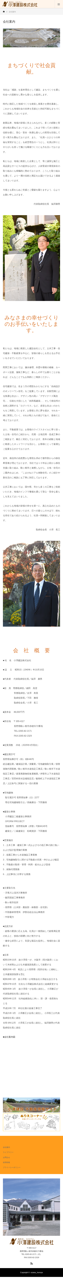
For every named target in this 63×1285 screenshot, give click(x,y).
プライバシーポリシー (12, 1167)
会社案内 (6, 1147)
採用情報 (6, 1162)
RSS (31, 1263)
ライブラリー (8, 1152)
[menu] (59, 4)
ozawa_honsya (37, 1272)
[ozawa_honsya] (19, 4)
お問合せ (6, 1157)
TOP (5, 1141)
